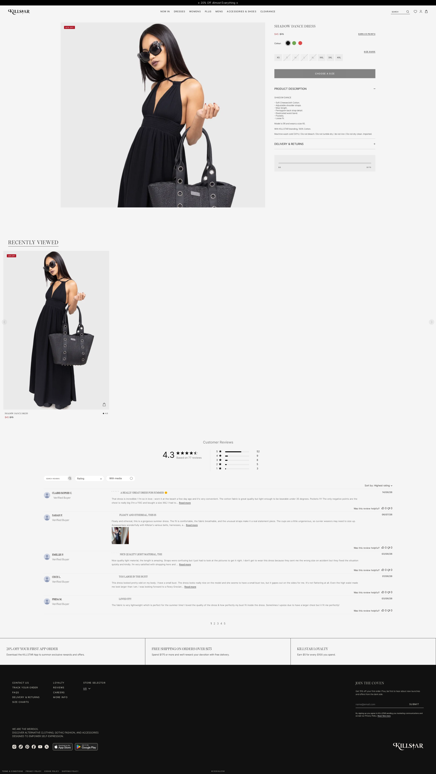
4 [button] (221, 623)
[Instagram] (14, 747)
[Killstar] (408, 746)
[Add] (104, 404)
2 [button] (214, 623)
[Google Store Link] (86, 746)
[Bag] (426, 11)
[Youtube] (40, 747)
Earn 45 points (366, 34)
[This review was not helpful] (388, 508)
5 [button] (224, 623)
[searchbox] (55, 478)
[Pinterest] (27, 747)
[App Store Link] (63, 746)
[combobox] (377, 485)
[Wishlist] (415, 11)
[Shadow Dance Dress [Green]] (294, 43)
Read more (185, 502)
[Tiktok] (21, 747)
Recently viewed (33, 242)
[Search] (407, 11)
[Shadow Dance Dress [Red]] (300, 43)
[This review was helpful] (383, 508)
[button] (238, 452)
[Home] (19, 11)
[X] (47, 747)
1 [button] (211, 623)
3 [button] (218, 623)
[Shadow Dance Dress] (288, 43)
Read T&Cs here (384, 716)
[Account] (421, 11)
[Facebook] (34, 747)
